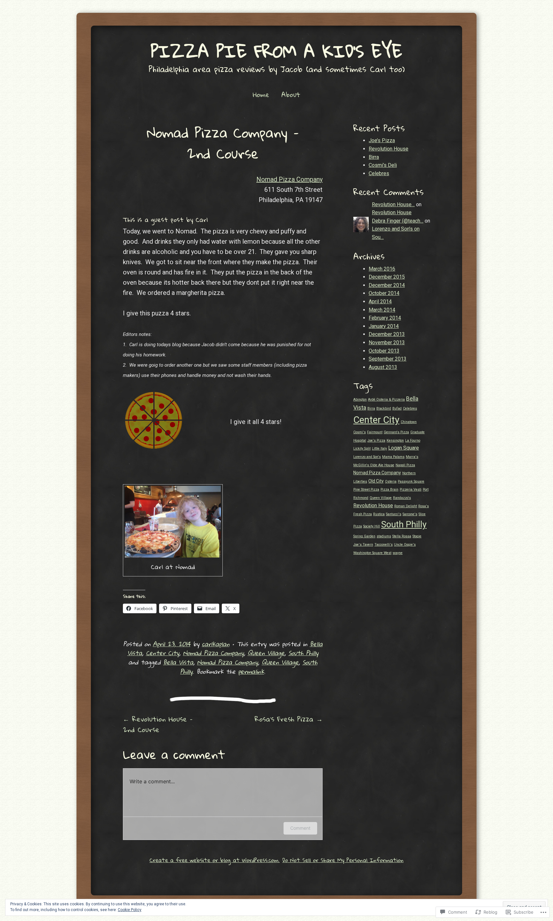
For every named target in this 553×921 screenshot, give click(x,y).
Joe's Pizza (376, 440)
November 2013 (387, 342)
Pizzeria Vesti (410, 489)
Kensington (395, 440)
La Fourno (412, 440)
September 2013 (387, 359)
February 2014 (385, 318)
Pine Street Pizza (366, 489)
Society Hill (371, 526)
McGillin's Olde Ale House (373, 465)
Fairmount (374, 432)
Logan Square (403, 448)
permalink (251, 671)
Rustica (379, 514)
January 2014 (384, 326)
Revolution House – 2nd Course (157, 724)
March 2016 (382, 269)
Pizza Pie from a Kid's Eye (276, 51)
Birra (374, 157)
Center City (162, 652)
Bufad (397, 408)
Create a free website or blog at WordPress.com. (214, 860)
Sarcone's (410, 514)
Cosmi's (359, 432)
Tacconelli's (383, 544)
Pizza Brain (389, 489)
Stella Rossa (401, 536)
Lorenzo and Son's (367, 457)
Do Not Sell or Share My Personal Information (343, 860)
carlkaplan (215, 643)
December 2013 (387, 334)
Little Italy (379, 448)
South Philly (303, 652)
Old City (376, 481)
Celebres (379, 173)
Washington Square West (372, 553)
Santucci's (393, 514)
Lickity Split (362, 448)
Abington (360, 399)
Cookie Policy (129, 910)
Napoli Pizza (405, 465)
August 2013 (383, 367)
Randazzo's (402, 498)
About (290, 94)
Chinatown (409, 422)
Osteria (391, 481)
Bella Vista (178, 662)
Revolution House (388, 149)
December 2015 (387, 277)
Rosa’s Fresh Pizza (289, 719)
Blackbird (383, 408)
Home (261, 94)
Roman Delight (405, 506)
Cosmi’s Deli (383, 165)
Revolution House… (393, 204)
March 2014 (382, 310)
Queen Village (266, 652)
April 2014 (380, 301)
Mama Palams (393, 457)
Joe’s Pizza (382, 140)
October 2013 (384, 351)
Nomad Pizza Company (289, 179)
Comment (300, 828)
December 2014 (387, 285)
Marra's (412, 457)
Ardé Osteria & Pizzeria (386, 399)
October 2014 (384, 293)
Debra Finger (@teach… (397, 221)
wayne (398, 553)
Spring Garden (364, 536)
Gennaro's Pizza (396, 432)
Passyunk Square (411, 481)
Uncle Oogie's (405, 544)
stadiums (384, 536)
